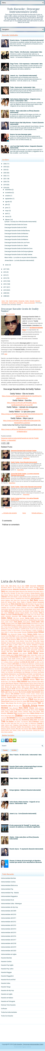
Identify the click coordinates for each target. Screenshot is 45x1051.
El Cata (11, 628)
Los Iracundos (9, 672)
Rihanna (31, 708)
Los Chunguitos (26, 670)
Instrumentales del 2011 (8, 918)
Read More (26, 458)
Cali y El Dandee (11, 607)
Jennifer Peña (26, 648)
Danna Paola (40, 620)
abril (6, 213)
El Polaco (8, 630)
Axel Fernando (35, 598)
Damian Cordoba (39, 618)
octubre (7, 195)
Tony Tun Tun (20, 723)
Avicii (23, 598)
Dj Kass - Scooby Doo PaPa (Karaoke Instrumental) (20, 221)
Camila (36, 607)
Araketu (3, 598)
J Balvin (9, 646)
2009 (4, 293)
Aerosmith (33, 585)
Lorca (24, 667)
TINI (14, 719)
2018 (4, 187)
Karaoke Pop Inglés (7, 965)
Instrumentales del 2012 (8, 921)
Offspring (7, 693)
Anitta (32, 596)
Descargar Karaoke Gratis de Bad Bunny (17, 230)
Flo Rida (17, 636)
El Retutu (34, 630)
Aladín (27, 587)
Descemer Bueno (10, 623)
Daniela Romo (33, 620)
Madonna (41, 677)
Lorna (27, 667)
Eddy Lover (31, 627)
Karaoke (32, 301)
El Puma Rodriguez (26, 630)
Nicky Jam (4, 692)
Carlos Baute (28, 609)
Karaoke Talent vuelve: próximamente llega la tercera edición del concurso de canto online (26, 767)
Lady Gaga (15, 663)
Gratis (27, 301)
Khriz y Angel (35, 656)
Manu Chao (8, 681)
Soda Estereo (22, 718)
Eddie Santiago (23, 627)
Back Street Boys (15, 600)
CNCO (37, 605)
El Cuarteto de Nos (24, 628)
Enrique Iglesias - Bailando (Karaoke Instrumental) (25, 790)
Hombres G (35, 644)
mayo (7, 210)
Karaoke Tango (6, 987)
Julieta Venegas (13, 653)
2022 (4, 176)
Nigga (10, 692)
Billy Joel (8, 604)
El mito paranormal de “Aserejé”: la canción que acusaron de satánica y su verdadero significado (25, 826)
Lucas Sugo (35, 675)
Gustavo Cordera (30, 643)
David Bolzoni (26, 621)
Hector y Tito (22, 644)
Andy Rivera (11, 596)
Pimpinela (16, 699)
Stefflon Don (9, 719)
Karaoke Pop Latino (7, 969)
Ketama (29, 656)
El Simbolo (39, 630)
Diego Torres (22, 623)
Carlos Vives (8, 611)
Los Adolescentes (6, 668)
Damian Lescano (5, 620)
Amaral (6, 595)
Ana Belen (16, 595)
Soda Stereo (30, 718)
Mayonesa (7, 685)
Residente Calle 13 (7, 705)
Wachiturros (40, 727)
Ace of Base (21, 585)
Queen (24, 701)
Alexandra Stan (23, 591)
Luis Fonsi (26, 677)
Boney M (41, 604)
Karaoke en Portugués (8, 1001)
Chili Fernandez (33, 612)
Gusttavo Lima (39, 643)
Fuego (18, 637)
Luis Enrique (10, 677)
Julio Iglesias (23, 653)
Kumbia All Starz (21, 658)
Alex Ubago (15, 591)
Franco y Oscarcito (39, 636)
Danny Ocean (5, 621)
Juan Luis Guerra (29, 651)
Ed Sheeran (14, 627)
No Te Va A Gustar (25, 692)
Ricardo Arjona (29, 705)
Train (26, 723)
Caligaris (18, 607)
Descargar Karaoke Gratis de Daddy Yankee (18, 254)
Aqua (42, 596)
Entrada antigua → (37, 513)
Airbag (19, 587)
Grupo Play (36, 641)
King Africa (4, 658)
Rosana (41, 709)
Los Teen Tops (10, 675)
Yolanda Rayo (36, 730)
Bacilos (7, 600)
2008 (4, 296)
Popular (5, 750)
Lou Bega (18, 675)
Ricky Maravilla (13, 708)
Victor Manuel (23, 725)
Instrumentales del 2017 (8, 940)
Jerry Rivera (34, 648)
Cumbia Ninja (37, 616)
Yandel (23, 730)
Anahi (28, 595)
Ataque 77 (13, 598)
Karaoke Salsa (5, 983)
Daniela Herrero (14, 620)
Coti (20, 616)
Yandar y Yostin (17, 730)
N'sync (9, 688)
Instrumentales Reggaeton (9, 896)
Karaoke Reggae (6, 972)
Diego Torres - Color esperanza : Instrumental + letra (26, 64)
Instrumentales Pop (7, 889)
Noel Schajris (36, 692)
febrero (7, 219)
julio (6, 204)
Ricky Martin (23, 708)
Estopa (19, 634)
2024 (4, 169)
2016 (4, 272)
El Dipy (32, 628)
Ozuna (3, 695)
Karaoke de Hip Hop (7, 990)
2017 (4, 269)
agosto (7, 201)
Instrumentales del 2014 (8, 929)
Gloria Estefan (31, 639)
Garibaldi (30, 637)
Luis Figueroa (18, 677)
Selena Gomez (35, 713)
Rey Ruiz (16, 705)
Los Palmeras (26, 672)
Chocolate (9, 614)
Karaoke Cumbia (6, 961)
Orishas (33, 693)
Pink (20, 699)
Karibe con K (10, 655)
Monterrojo (3, 688)
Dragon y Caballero (36, 625)
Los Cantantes (17, 670)
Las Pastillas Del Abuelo (28, 665)
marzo (7, 216)
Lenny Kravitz (4, 667)
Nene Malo (24, 690)
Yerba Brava (29, 730)
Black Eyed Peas (16, 604)
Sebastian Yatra (12, 713)
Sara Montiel (36, 711)
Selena (28, 713)
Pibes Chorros (8, 699)
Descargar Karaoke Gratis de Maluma (16, 239)
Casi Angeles (25, 611)
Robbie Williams (39, 708)
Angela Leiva (26, 596)
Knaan (9, 658)
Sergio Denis (11, 715)
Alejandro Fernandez (19, 589)
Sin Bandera (11, 718)
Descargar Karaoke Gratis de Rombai (16, 236)
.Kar (7, 301)
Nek (11, 690)
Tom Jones (7, 723)
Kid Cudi (41, 656)
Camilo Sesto (4, 609)
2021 (4, 178)
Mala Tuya (19, 679)
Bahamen (41, 600)
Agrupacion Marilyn (6, 587)
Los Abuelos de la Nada (36, 667)
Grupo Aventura (20, 641)
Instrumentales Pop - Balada (10, 892)
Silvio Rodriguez (33, 715)
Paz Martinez (29, 697)
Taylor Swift (33, 719)
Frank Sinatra (4, 637)
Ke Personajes (14, 656)
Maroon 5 (17, 683)
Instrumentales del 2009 (8, 911)
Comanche (8, 616)
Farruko (3, 636)
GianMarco (36, 637)
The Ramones (24, 721)
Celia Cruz (37, 611)
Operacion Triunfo (25, 693)
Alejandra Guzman (6, 589)
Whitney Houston (10, 728)
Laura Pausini (40, 665)
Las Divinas (10, 665)
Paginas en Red (26, 1047)
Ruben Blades (5, 711)
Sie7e (26, 715)
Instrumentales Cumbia (8, 882)
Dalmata (22, 618)
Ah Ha (14, 587)
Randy (3, 703)
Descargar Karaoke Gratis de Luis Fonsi (17, 242)
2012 (4, 284)
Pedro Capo (37, 697)
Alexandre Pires (32, 591)
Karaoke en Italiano (7, 998)
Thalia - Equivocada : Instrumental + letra (22, 87)
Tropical (39, 723)
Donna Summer (26, 625)
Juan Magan (40, 651)
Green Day (12, 641)
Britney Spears (22, 605)
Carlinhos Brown (19, 609)
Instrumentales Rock (7, 900)
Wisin (30, 728)
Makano (3, 679)
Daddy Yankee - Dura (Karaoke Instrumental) (24, 462)
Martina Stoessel (33, 683)
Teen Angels (40, 719)
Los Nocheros (18, 672)
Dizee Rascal (34, 623)
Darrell (11, 621)
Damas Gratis (29, 618)
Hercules (28, 644)
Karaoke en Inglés (6, 994)
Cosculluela (15, 616)
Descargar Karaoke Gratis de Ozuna (16, 224)
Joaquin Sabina (17, 649)
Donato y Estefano (16, 625)
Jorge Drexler (34, 649)
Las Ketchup (17, 665)
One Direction (15, 693)
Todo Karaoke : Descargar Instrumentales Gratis (23, 10)
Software (37, 718)
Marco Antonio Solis (34, 681)
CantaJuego (11, 609)
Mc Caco (12, 685)
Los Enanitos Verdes (36, 670)
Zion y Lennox (8, 732)
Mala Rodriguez (11, 679)
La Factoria (27, 660)
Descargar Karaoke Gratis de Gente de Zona (18, 248)
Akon (23, 587)
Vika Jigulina (32, 725)
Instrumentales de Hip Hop (9, 907)
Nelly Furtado (17, 690)
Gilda (18, 639)
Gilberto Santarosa (11, 639)
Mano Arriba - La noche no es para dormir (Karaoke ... (21, 257)
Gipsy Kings (23, 639)
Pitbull (30, 699)
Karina (16, 655)
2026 (4, 164)
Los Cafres (10, 670)
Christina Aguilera (17, 614)
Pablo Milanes (22, 695)
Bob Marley (31, 604)
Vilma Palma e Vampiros (8, 727)
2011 (4, 287)
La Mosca (16, 662)
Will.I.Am (18, 728)
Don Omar (7, 625)
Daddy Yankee (13, 301)
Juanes (4, 653)
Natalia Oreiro (28, 688)
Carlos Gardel (36, 609)
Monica (42, 687)
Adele (27, 585)
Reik (39, 703)
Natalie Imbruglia (39, 688)
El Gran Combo (38, 628)
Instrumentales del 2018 (8, 943)
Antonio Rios (37, 596)
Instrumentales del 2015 (8, 932)
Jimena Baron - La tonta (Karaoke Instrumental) (19, 260)
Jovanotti (3, 651)
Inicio (3, 301)
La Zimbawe (8, 663)
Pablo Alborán (13, 695)
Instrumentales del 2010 (8, 914)
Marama (14, 681)
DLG (43, 616)
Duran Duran (7, 627)
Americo (11, 595)
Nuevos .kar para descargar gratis (20, 134)
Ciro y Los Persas (35, 614)
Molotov (37, 687)
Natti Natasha (5, 690)
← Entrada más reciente (9, 513)
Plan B (42, 699)
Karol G (21, 655)
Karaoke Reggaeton (7, 976)
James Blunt (33, 646)
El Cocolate (16, 628)
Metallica (27, 685)
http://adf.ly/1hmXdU (22, 409)
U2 (43, 723)
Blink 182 (25, 604)
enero (7, 265)
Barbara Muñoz (12, 602)
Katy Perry (27, 655)
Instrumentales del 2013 (8, 925)
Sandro (30, 711)
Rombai (18, 709)
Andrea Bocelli (35, 595)
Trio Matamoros (32, 723)
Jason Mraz (7, 648)
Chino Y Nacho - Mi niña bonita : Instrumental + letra (26, 52)
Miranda (32, 687)
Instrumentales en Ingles (8, 954)
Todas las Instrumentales (9, 1012)
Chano (5, 612)
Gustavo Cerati (20, 643)
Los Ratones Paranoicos (8, 674)
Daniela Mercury (24, 620)
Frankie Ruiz (12, 637)
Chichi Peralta (24, 612)
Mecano (23, 685)
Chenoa (17, 612)
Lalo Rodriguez (30, 663)
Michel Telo (8, 687)
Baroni (18, 602)
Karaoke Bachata (6, 958)
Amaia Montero (35, 593)
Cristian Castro (27, 616)
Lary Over (3, 665)
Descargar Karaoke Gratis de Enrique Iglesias (19, 251)
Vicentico (16, 725)
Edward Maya (38, 627)
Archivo (14, 750)
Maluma (26, 679)
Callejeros (23, 607)
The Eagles (17, 721)
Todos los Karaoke (29, 303)
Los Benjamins (30, 668)
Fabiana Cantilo (32, 634)
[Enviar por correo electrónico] (2, 443)
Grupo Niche (28, 641)
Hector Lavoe (4, 644)
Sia (24, 715)
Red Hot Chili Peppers (20, 703)
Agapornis (40, 585)
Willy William (24, 728)
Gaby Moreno (23, 637)
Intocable (41, 644)
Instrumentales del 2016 (8, 936)
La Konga (39, 660)
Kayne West (34, 655)
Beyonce (3, 604)
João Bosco (10, 651)
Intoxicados (4, 646)
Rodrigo (13, 709)
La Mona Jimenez (8, 662)
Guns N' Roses (11, 643)
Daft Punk (16, 618)
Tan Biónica (25, 719)
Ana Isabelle (23, 595)
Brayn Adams (5, 605)
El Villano (10, 632)
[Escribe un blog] (4, 443)
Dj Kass (40, 623)
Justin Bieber (33, 653)
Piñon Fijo (37, 699)
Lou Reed (24, 675)
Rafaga (32, 701)
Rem (43, 703)
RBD (28, 701)
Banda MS (4, 602)
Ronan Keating (35, 709)
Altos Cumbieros (25, 593)
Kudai (13, 658)
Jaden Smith (21, 646)
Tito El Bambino (34, 721)
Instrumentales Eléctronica (9, 885)
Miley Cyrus (25, 687)
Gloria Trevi (4, 641)
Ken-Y (20, 656)
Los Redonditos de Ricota (24, 674)
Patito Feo (29, 695)
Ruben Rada (13, 711)
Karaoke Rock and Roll (8, 979)
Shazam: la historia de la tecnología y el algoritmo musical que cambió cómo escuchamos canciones (26, 861)
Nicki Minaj (40, 690)
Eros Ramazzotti (12, 634)
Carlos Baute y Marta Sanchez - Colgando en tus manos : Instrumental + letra (25, 100)
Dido (16, 623)
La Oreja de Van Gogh (27, 662)
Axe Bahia (27, 598)
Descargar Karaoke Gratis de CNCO (16, 227)
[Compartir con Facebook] (8, 443)
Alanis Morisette (34, 587)
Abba (6, 585)
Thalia (3, 721)
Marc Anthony (22, 681)
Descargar (21, 301)
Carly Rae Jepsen (17, 611)
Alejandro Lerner (31, 589)
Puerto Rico (12, 303)
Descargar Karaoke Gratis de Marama (16, 233)
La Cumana (21, 660)
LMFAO (37, 658)
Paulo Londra (21, 697)
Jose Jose (41, 649)
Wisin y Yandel (37, 728)
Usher (2, 725)
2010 (4, 290)
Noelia (42, 692)
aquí (5, 354)
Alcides (42, 587)
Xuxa (11, 730)
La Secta (37, 662)
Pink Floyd (25, 699)
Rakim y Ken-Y (39, 701)
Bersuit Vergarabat (38, 602)
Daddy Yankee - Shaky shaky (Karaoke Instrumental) (26, 486)
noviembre (8, 192)
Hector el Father (13, 644)
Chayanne (11, 612)
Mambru (32, 679)
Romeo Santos (25, 709)
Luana (29, 675)
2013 (4, 281)
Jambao (27, 646)
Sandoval (25, 711)
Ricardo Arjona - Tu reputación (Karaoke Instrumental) (27, 40)
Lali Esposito (22, 663)
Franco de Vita (29, 636)
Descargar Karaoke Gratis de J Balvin (16, 245)
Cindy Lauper (27, 614)
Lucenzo (42, 675)
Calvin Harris (30, 607)
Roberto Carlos (5, 709)
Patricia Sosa (37, 695)
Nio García (15, 692)
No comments (10, 314)
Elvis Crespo (17, 632)
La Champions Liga (12, 660)
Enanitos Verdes (32, 632)
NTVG (13, 688)
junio (6, 207)
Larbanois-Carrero (39, 663)
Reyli (20, 705)
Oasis (2, 693)
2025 (4, 167)
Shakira (18, 715)
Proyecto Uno (13, 701)
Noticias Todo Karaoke (8, 1005)
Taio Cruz (18, 719)
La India (33, 660)
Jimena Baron (8, 649)
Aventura (19, 598)
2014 (4, 278)
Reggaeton (20, 303)
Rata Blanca (9, 703)
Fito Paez (12, 636)
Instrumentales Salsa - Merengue (11, 903)
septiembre (8, 198)
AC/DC (3, 585)
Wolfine (7, 730)
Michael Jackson (35, 685)
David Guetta (35, 621)
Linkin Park (19, 667)
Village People (40, 725)
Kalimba (41, 653)
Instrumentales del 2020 (8, 950)
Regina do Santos (32, 703)
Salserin (20, 711)
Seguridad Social (21, 713)
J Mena (15, 646)
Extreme (24, 634)
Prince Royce (5, 701)
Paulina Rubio (11, 697)
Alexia (37, 591)
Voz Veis (33, 727)
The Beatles (10, 721)
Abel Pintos (12, 585)
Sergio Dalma (4, 715)
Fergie (7, 636)
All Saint (18, 593)
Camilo (41, 607)
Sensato (42, 713)
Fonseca (22, 636)
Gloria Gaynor (40, 639)
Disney (28, 623)
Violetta (19, 727)
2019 (4, 185)
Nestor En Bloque (32, 690)
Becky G (23, 602)
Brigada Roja (12, 605)
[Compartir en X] (6, 443)
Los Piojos (41, 672)
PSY (7, 695)
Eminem (24, 632)
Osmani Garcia (40, 693)
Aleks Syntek (8, 591)
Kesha (25, 656)
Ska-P (17, 718)
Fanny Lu (41, 634)
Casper (32, 611)
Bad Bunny (34, 600)
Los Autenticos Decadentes (19, 668)
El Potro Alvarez (16, 630)
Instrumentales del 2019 (8, 947)
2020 (4, 181)
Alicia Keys (7, 593)
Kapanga (3, 655)
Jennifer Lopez (17, 648)
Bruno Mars (31, 605)
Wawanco (3, 728)
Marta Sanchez (24, 683)
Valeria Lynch (8, 725)
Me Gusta (17, 685)
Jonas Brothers (26, 649)
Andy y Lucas (18, 596)
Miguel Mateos (17, 687)
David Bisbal (18, 621)
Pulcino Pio (19, 701)
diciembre (8, 189)
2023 (4, 173)
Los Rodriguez (37, 674)
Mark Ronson (10, 683)
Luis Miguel (35, 677)
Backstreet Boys (25, 600)
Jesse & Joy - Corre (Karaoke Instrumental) (23, 75)
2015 (4, 275)
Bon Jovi (37, 604)
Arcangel (7, 598)
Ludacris (3, 677)
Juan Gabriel (18, 651)
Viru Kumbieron (26, 727)
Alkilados (12, 593)
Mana (37, 679)
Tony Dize (13, 723)
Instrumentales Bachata (8, 878)
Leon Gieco (12, 667)
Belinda (29, 602)
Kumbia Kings (30, 658)
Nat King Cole (20, 688)
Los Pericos (34, 672)
